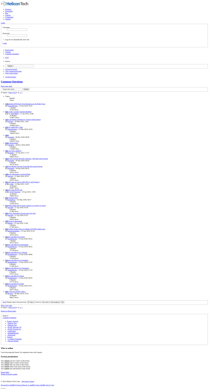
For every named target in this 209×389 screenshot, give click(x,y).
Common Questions (12, 54)
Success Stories (13, 341)
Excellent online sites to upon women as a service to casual (25, 206)
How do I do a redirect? (13, 151)
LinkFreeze (11, 331)
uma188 (10, 207)
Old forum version (27, 381)
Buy (6, 13)
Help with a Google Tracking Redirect (18, 112)
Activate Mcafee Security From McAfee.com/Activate (23, 166)
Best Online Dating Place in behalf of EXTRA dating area (25, 229)
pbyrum (10, 293)
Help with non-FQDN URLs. (15, 292)
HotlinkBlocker (13, 333)
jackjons (10, 121)
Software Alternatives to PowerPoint (17, 174)
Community (9, 17)
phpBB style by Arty (47, 385)
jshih (11, 184)
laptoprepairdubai (13, 231)
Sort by (39, 302)
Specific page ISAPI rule (13, 190)
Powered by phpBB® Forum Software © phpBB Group (20, 385)
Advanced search (11, 69)
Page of (12, 93)
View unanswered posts (13, 71)
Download (9, 11)
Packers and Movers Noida (14, 284)
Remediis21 (11, 200)
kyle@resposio (15, 192)
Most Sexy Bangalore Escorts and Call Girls (20, 213)
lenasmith (10, 161)
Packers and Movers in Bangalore (16, 245)
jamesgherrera (12, 129)
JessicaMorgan (12, 106)
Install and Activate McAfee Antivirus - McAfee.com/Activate (26, 159)
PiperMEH (15, 114)
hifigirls (10, 223)
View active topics (11, 73)
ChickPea (10, 145)
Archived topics (10, 77)
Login (5, 43)
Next (4, 302)
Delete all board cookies (9, 374)
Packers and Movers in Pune (15, 237)
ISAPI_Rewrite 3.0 (14, 327)
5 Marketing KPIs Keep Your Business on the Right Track (25, 104)
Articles (8, 15)
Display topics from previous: (16, 302)
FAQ (7, 58)
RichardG (10, 153)
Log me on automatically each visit (17, 40)
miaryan (10, 176)
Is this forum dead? (11, 143)
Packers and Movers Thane (14, 276)
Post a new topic (6, 86)
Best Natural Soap (11, 198)
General (8, 52)
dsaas (7, 135)
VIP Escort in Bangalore (13, 221)
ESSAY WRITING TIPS (14, 127)
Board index (9, 50)
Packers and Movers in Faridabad (16, 260)
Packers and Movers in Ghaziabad (17, 268)
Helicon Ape (12, 325)
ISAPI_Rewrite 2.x (14, 329)
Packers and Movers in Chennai (16, 252)
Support (8, 19)
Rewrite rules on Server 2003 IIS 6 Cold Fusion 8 (22, 182)
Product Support (12, 321)
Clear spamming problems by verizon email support (23, 119)
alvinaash (10, 137)
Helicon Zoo (12, 323)
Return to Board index (8, 311)
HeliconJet (11, 335)
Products (8, 9)
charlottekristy (12, 239)
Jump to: (5, 316)
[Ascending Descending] (57, 302)
